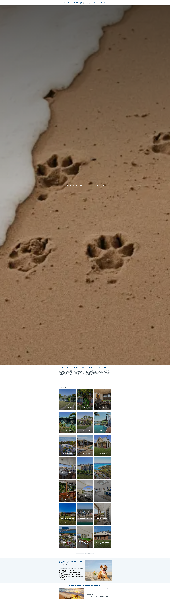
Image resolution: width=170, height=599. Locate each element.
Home (63, 2)
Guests (95, 2)
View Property (67, 399)
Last (93, 553)
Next (89, 553)
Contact (106, 2)
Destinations (75, 2)
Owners (100, 2)
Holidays (68, 2)
